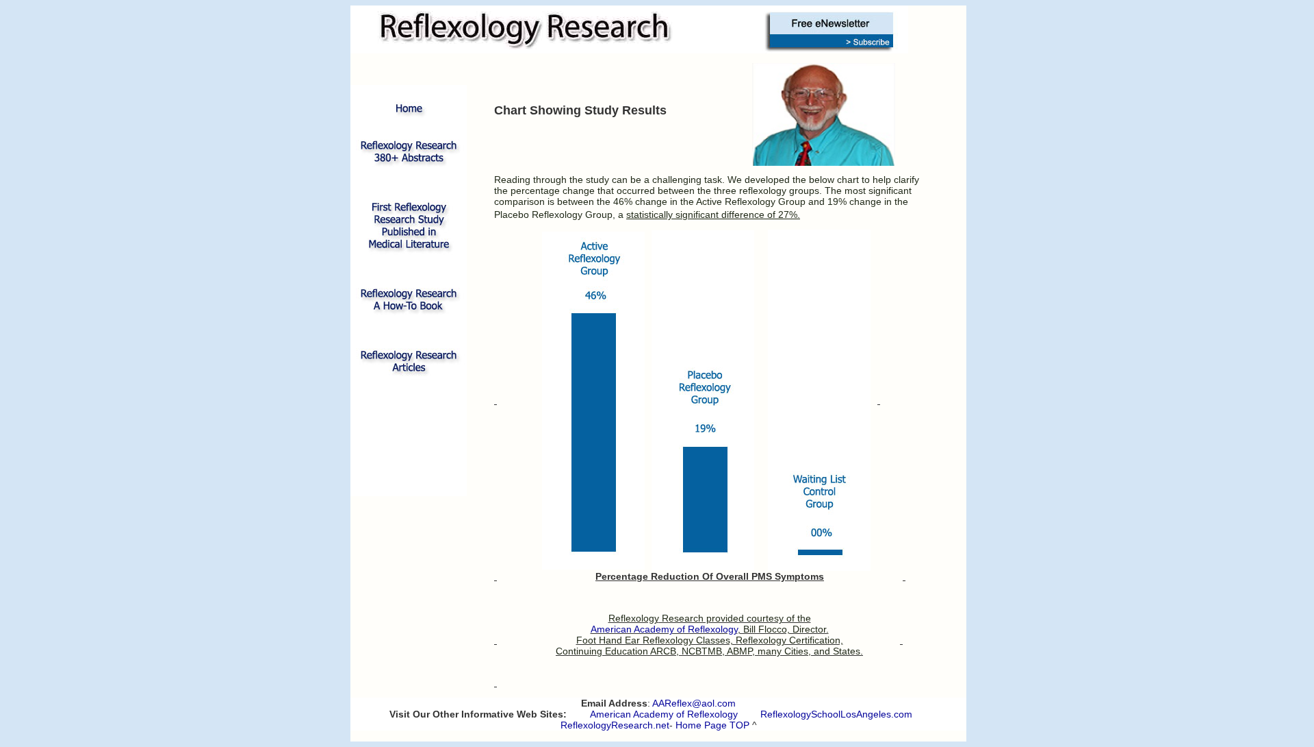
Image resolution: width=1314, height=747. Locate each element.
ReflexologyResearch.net (615, 725)
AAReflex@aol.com (694, 703)
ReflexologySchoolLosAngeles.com (836, 714)
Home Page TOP (712, 725)
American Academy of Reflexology (664, 714)
